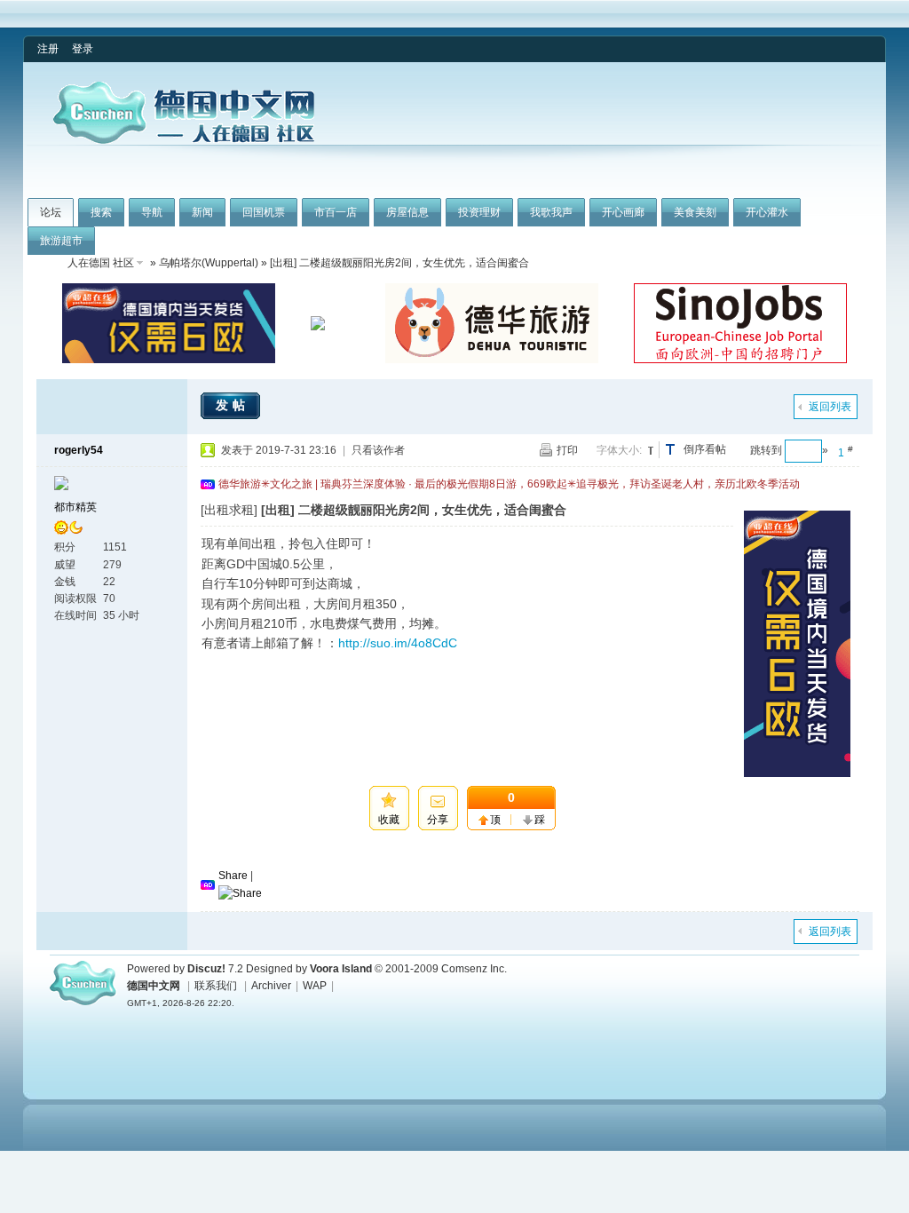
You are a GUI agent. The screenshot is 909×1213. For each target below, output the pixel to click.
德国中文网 (153, 985)
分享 (437, 819)
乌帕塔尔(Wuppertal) (208, 263)
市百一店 (335, 212)
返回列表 (830, 406)
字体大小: (619, 450)
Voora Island (341, 969)
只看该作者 (378, 450)
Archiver (271, 985)
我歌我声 (551, 212)
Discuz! (206, 969)
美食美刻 (695, 212)
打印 (567, 450)
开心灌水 (767, 212)
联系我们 (215, 985)
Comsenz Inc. (474, 969)
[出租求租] (229, 510)
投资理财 (479, 212)
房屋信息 (407, 212)
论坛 (50, 212)
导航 (151, 212)
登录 (82, 49)
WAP (315, 985)
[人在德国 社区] (183, 140)
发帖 (232, 405)
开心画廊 (623, 212)
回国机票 (263, 212)
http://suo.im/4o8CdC (397, 643)
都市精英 (75, 507)
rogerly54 (78, 450)
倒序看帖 (705, 449)
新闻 (202, 212)
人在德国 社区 (100, 263)
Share (233, 875)
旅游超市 (61, 240)
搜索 (101, 212)
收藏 (388, 819)
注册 (48, 49)
